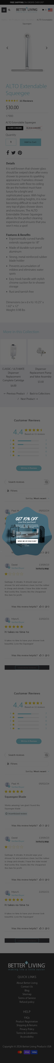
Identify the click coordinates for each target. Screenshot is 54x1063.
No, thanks (27, 545)
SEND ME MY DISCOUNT (27, 541)
